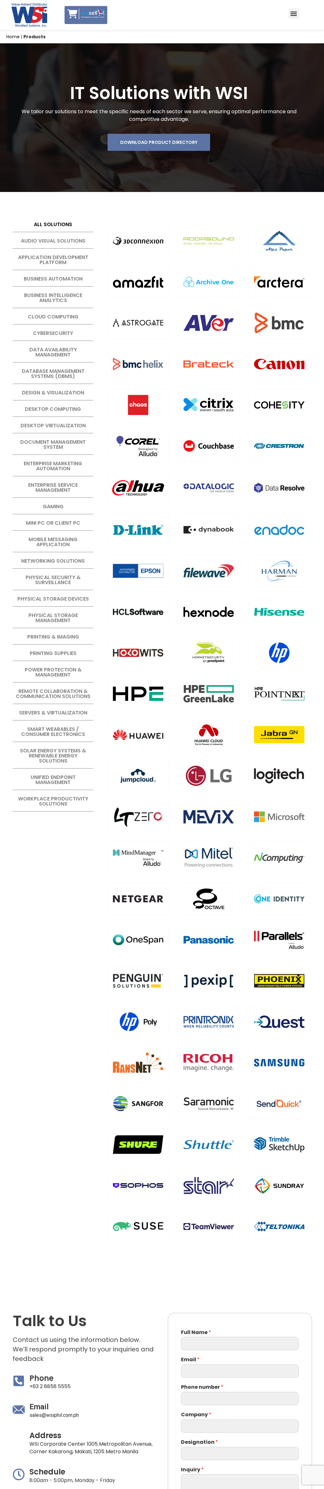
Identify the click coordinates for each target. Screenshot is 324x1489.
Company (196, 1415)
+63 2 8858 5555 (50, 1386)
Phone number (202, 1387)
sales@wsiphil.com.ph (54, 1415)
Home (13, 37)
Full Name (196, 1332)
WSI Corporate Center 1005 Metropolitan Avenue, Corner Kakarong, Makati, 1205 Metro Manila (91, 1447)
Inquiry (192, 1470)
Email (190, 1359)
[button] (294, 13)
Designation (199, 1442)
